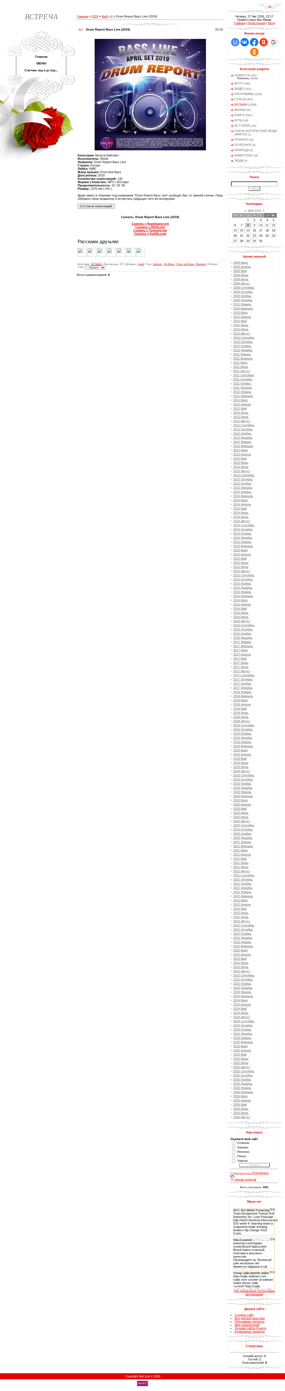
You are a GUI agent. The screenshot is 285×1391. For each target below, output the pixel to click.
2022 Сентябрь (243, 925)
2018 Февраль (243, 696)
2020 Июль (241, 817)
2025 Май (240, 1054)
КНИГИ (239, 115)
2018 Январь (242, 692)
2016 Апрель (242, 604)
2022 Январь (242, 892)
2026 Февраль (243, 1092)
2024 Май (240, 1008)
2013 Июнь (241, 462)
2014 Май (240, 508)
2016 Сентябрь (243, 625)
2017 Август (241, 671)
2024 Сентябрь (243, 1021)
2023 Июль (241, 967)
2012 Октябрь (243, 429)
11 (267, 225)
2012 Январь (242, 391)
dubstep (157, 264)
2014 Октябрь (243, 529)
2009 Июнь (241, 275)
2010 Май (240, 321)
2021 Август (241, 871)
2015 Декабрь (242, 587)
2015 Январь (242, 542)
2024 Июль (241, 1012)
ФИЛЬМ (239, 109)
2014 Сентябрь (243, 525)
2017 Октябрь (243, 679)
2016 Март (240, 600)
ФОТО (239, 83)
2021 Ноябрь (242, 883)
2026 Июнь (241, 1108)
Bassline (201, 264)
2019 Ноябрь (242, 783)
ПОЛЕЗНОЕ (243, 144)
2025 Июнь (241, 1058)
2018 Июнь (241, 712)
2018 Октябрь (243, 729)
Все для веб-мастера (250, 1318)
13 (235, 230)
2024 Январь (242, 992)
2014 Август (241, 521)
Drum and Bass (185, 264)
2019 (95, 16)
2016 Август (241, 621)
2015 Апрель (242, 554)
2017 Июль (241, 667)
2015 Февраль (243, 546)
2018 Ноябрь (242, 733)
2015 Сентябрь (243, 575)
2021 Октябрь (243, 879)
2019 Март (240, 750)
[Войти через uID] (235, 42)
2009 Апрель (242, 266)
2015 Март (240, 550)
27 (235, 241)
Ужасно (242, 1160)
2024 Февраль (243, 996)
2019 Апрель (242, 754)
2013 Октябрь (243, 479)
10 (260, 225)
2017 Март (240, 650)
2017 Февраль (243, 646)
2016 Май (240, 608)
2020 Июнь (241, 812)
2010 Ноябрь (242, 346)
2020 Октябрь (243, 829)
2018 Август (241, 721)
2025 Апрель (242, 1050)
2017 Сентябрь (243, 675)
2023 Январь (242, 942)
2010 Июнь (241, 325)
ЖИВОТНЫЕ (243, 155)
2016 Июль (241, 617)
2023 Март (240, 950)
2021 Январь (242, 842)
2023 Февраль (243, 946)
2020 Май (240, 808)
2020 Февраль (243, 796)
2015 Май (240, 558)
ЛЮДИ (239, 160)
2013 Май (240, 458)
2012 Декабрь (242, 437)
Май (104, 16)
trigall (141, 264)
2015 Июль (241, 567)
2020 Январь (242, 792)
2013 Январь (242, 441)
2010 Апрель (242, 316)
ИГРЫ (238, 120)
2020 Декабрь (242, 837)
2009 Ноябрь (242, 296)
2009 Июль (241, 279)
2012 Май (240, 408)
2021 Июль (241, 867)
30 (254, 241)
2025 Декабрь (242, 1083)
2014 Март (240, 500)
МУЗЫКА (96, 264)
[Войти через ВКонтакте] (244, 42)
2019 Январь (242, 742)
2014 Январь (242, 491)
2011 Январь (242, 354)
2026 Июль (241, 1113)
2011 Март (240, 362)
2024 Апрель (242, 1004)
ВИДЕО (239, 88)
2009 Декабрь (242, 300)
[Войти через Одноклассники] (254, 52)
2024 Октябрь (243, 1025)
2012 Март (240, 400)
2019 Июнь (241, 762)
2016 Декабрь (242, 637)
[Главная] (269, 8)
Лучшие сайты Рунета (250, 1328)
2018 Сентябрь (243, 725)
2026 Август (241, 1117)
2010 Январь (242, 304)
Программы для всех (250, 1321)
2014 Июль (241, 516)
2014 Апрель (242, 504)
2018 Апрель (242, 704)
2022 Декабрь (242, 937)
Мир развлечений (247, 1325)
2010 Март (240, 312)
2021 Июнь (241, 862)
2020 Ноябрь (242, 833)
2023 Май (240, 958)
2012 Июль (241, 416)
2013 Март (240, 450)
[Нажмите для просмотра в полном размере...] (150, 149)
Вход (271, 23)
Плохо (241, 1156)
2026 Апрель (242, 1100)
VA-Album (169, 264)
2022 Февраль (243, 896)
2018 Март (240, 700)
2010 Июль (241, 329)
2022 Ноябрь (242, 933)
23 (254, 235)
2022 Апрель (242, 904)
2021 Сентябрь (243, 875)
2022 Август (241, 921)
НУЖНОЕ (241, 139)
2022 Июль (241, 917)
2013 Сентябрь (243, 475)
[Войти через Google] (273, 42)
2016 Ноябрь (242, 633)
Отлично (243, 1143)
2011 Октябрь (242, 379)
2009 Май (240, 271)
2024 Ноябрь (242, 1029)
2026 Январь (242, 1088)
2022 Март (240, 900)
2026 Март (240, 1096)
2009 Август (241, 283)
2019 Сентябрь (243, 775)
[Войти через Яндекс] (263, 42)
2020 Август (241, 821)
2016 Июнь (241, 612)
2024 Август (241, 1017)
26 (273, 235)
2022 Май (240, 908)
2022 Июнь (241, 912)
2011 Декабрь (242, 387)
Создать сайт (244, 1315)
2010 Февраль (243, 308)
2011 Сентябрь (243, 375)
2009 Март (240, 262)
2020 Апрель (242, 804)
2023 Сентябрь (243, 975)
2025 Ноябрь (242, 1079)
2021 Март (240, 850)
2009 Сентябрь (243, 287)
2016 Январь (242, 592)
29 (248, 241)
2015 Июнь (241, 562)
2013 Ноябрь (242, 483)
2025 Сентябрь (243, 1071)
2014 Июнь (241, 512)
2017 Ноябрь (242, 683)
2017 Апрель (242, 654)
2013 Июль (241, 466)
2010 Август (241, 333)
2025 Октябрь (243, 1075)
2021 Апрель (242, 854)
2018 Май (240, 708)
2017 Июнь (241, 662)
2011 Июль (240, 366)
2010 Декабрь (242, 350)
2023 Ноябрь (242, 983)
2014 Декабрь (242, 537)
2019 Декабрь (242, 787)
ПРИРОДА (241, 150)
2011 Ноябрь (242, 383)
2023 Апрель (242, 954)
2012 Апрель (242, 404)
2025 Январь (242, 1037)
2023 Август (241, 971)
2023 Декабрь (242, 987)
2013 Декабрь (242, 487)
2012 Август (241, 421)
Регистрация (257, 23)
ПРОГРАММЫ (244, 94)
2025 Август (241, 1067)
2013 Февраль (243, 446)
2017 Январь (242, 642)
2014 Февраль (243, 496)
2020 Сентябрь (243, 825)
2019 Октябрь (243, 779)
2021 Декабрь (242, 887)
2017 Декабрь (242, 687)
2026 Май (240, 1104)
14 (241, 230)
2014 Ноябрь (242, 533)
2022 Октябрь (243, 929)
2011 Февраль (243, 358)
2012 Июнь (241, 412)
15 (248, 230)
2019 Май (240, 758)
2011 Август (241, 371)
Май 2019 (254, 210)
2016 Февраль (243, 596)
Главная (82, 16)
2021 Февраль (243, 846)
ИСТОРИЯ (242, 125)
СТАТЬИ (240, 99)
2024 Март (240, 1000)
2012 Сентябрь (243, 425)
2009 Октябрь (243, 291)
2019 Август (241, 771)
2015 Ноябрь (242, 583)
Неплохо (243, 1151)
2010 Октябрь (243, 341)
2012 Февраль (243, 396)
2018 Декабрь (242, 737)
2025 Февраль (243, 1042)
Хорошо (242, 1147)
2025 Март (240, 1046)
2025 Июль (241, 1063)
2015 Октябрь (243, 579)
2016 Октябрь (243, 629)
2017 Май (240, 658)
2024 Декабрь (242, 1033)
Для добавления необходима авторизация (254, 1292)
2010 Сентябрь (243, 337)
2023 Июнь (241, 962)
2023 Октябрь (243, 979)
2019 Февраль (243, 746)
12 (273, 225)
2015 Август (241, 571)
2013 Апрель (242, 454)
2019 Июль (241, 767)
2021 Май (240, 858)
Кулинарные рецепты (250, 1331)
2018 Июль (241, 717)
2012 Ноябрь (242, 433)
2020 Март (240, 800)
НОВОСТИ (242, 75)
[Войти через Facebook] (254, 42)
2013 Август (241, 471)
